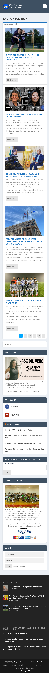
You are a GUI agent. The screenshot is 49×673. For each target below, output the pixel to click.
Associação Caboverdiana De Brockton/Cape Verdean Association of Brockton (24, 648)
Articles (21, 665)
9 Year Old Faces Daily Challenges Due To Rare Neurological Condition (24, 57)
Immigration (10, 184)
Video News (17, 68)
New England (38, 66)
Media (8, 125)
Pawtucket (19, 252)
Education (21, 122)
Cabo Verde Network (14, 63)
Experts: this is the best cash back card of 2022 (23, 443)
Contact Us (30, 668)
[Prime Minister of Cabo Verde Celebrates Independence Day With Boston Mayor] (24, 221)
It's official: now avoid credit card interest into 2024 (23, 437)
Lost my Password (19, 566)
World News (13, 424)
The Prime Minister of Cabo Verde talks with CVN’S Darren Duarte (23, 175)
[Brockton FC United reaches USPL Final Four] (24, 285)
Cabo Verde (16, 182)
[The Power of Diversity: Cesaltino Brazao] (5, 588)
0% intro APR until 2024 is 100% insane (20, 430)
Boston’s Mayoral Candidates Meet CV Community (25, 115)
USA (11, 68)
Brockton (41, 63)
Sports (18, 311)
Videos (24, 68)
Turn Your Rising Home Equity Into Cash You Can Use (24, 450)
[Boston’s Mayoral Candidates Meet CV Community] (24, 99)
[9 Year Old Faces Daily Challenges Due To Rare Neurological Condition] (24, 40)
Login (8, 566)
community (9, 66)
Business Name (8, 463)
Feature (26, 66)
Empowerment (18, 66)
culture (31, 182)
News (7, 68)
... (34, 336)
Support (42, 665)
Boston (35, 63)
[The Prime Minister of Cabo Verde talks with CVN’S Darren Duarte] (24, 158)
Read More (12, 80)
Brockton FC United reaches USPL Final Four (23, 301)
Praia (39, 184)
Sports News (25, 311)
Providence (36, 252)
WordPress (41, 662)
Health (32, 66)
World (25, 187)
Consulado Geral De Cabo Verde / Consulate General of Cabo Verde (24, 640)
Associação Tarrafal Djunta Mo (15, 633)
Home (5, 665)
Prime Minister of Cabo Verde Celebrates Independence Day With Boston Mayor (24, 241)
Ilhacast (29, 309)
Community (13, 665)
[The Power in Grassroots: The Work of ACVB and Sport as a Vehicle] (5, 597)
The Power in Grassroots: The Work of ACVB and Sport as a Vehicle (26, 597)
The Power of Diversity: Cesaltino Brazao (25, 587)
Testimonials (19, 668)
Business (9, 182)
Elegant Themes (19, 662)
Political (17, 125)
